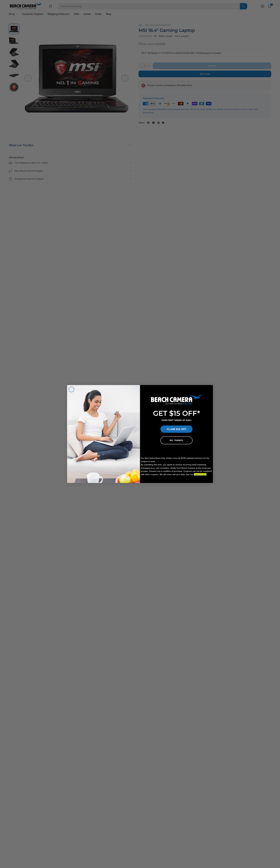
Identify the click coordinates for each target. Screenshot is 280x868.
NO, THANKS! (176, 440)
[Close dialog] (71, 389)
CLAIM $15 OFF (176, 429)
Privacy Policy (200, 474)
